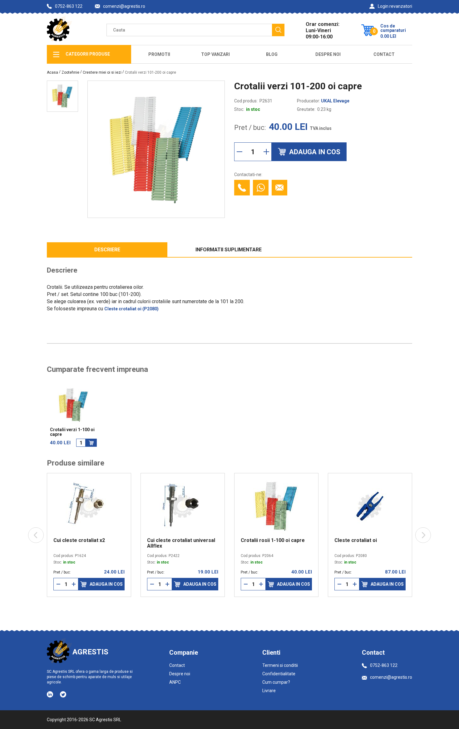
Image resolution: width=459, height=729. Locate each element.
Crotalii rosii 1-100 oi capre (247, 540)
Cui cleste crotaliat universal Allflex (155, 543)
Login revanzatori (395, 6)
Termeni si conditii (280, 665)
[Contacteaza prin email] (279, 187)
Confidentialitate (278, 673)
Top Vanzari (215, 54)
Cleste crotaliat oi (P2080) (131, 308)
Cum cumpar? (276, 682)
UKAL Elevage (335, 100)
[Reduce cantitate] (239, 152)
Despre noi (179, 673)
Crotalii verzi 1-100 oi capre (72, 432)
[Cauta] (278, 30)
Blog (272, 54)
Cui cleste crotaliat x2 (53, 540)
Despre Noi (328, 54)
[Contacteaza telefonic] (242, 187)
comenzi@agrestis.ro (124, 6)
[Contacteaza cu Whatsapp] (261, 187)
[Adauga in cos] (91, 443)
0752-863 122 (68, 6)
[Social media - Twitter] (63, 694)
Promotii (159, 54)
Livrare (269, 690)
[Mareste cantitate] (266, 152)
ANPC (175, 682)
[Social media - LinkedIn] (50, 694)
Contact (384, 54)
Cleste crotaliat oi (329, 540)
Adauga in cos (79, 584)
